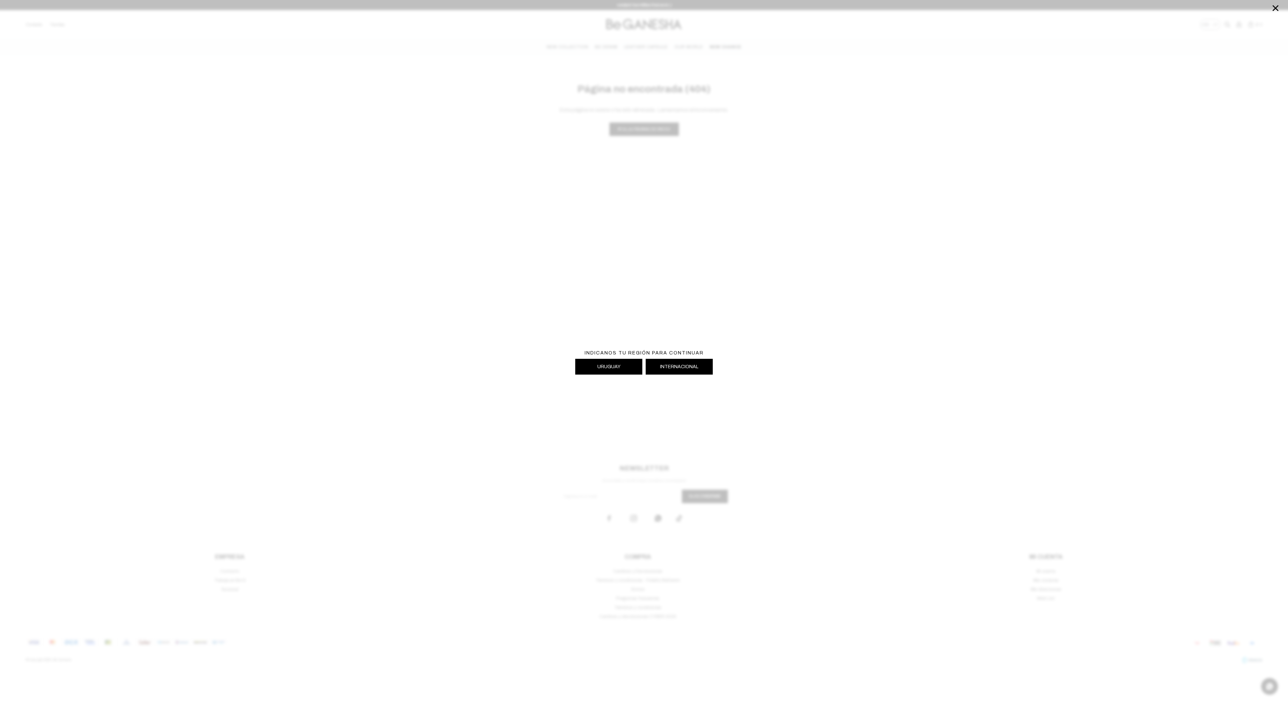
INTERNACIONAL (679, 366)
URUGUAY (609, 366)
